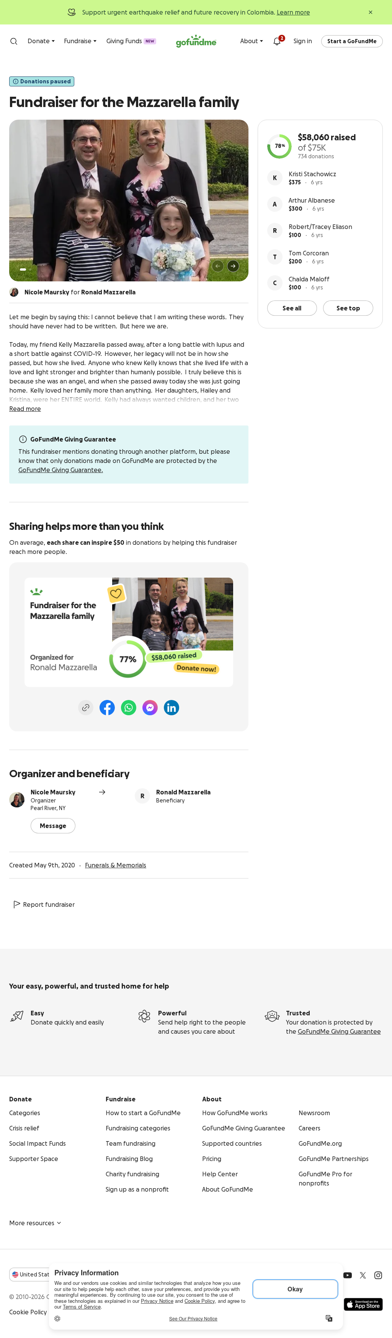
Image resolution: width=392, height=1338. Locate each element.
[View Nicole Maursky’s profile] (16, 799)
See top (348, 308)
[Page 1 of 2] (23, 269)
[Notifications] (276, 41)
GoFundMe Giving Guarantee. (60, 469)
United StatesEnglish (49, 1274)
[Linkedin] (171, 707)
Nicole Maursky (53, 792)
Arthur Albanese (312, 200)
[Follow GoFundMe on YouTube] (347, 1275)
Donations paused (45, 81)
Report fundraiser (49, 904)
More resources (31, 1222)
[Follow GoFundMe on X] (363, 1275)
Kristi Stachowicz (312, 173)
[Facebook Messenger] (150, 707)
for (80, 292)
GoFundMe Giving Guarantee (339, 1031)
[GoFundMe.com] (196, 41)
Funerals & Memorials (115, 865)
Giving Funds (130, 40)
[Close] (370, 12)
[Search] (13, 41)
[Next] (233, 266)
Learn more (293, 12)
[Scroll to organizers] (13, 292)
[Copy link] (85, 707)
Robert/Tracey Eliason (320, 226)
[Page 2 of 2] (30, 269)
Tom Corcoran (309, 253)
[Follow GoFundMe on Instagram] (378, 1275)
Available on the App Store (363, 1304)
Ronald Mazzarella (183, 792)
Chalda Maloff (309, 279)
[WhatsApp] (128, 707)
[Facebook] (107, 707)
